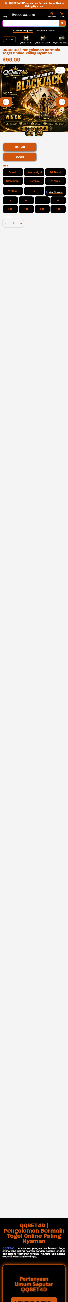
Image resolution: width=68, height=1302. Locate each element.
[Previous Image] (6, 102)
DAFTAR (20, 147)
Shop (5, 16)
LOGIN (20, 156)
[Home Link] (23, 14)
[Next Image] (62, 102)
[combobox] (31, 23)
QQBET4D (8, 1248)
